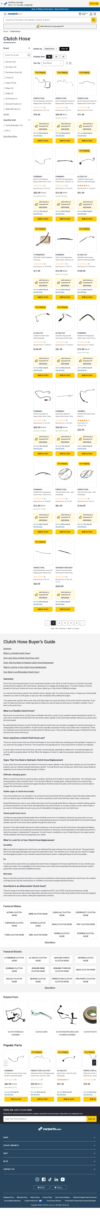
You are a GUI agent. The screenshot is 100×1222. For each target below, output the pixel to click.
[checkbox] (4, 62)
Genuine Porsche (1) (13, 104)
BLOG (5, 1161)
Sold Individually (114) (14, 125)
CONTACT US (8, 1169)
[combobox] (52, 63)
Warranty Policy (22, 1197)
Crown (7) (9, 78)
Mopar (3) (9, 88)
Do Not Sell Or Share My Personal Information (80, 1201)
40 (56, 57)
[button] (50, 3)
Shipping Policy (8, 1197)
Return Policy (35, 1197)
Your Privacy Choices (54, 1201)
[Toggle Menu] (5, 14)
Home (5, 31)
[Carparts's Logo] (15, 13)
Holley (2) (9, 93)
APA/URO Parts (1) (13, 109)
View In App (94, 3)
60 (63, 57)
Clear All (64, 49)
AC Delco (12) (11, 67)
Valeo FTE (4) (11, 83)
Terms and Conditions (62, 1197)
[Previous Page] (47, 623)
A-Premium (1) (11, 99)
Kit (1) (8, 131)
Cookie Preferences (31, 1201)
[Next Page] (82, 623)
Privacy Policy (47, 1197)
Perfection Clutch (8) (14, 72)
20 (49, 57)
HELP (5, 1153)
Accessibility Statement (12, 1201)
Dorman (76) (11, 62)
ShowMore (50, 942)
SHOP (5, 1137)
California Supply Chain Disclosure (85, 1197)
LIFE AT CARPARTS (11, 1145)
